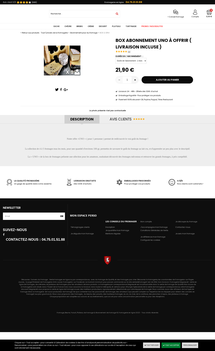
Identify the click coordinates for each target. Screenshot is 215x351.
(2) (129, 52)
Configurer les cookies (150, 240)
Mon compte (146, 221)
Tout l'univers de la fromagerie (54, 32)
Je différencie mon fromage (152, 237)
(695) (34, 2)
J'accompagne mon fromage (153, 227)
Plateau (116, 26)
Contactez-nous (182, 227)
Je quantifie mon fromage (117, 230)
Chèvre (68, 26)
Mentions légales (113, 233)
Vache (56, 26)
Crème (91, 26)
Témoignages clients (80, 227)
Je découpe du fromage (186, 221)
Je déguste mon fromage (82, 233)
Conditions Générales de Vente (154, 230)
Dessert (103, 26)
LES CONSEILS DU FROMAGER (121, 221)
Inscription (110, 227)
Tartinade (131, 26)
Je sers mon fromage (185, 233)
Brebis (79, 26)
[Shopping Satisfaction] (22, 2)
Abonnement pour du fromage (83, 32)
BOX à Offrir (105, 32)
